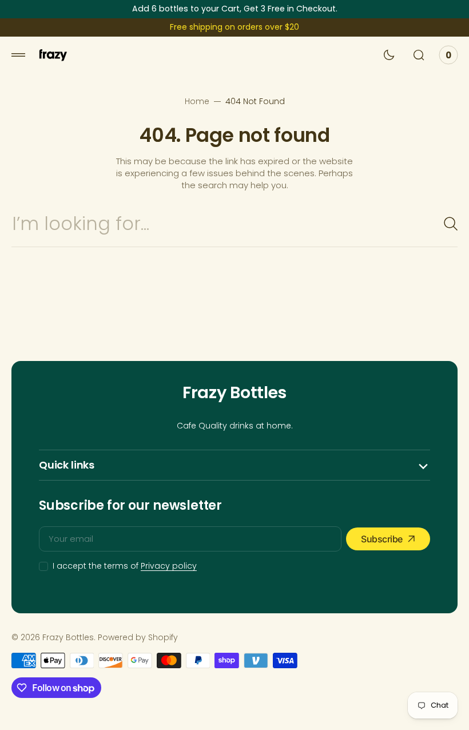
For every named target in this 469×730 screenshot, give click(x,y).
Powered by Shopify (138, 637)
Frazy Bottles (68, 637)
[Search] (446, 223)
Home (197, 101)
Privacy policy (169, 566)
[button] (18, 55)
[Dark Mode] (389, 55)
